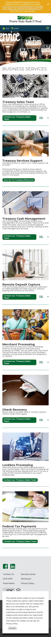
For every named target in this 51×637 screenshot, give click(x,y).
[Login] (5, 28)
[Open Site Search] (15, 28)
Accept (12, 628)
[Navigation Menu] (47, 28)
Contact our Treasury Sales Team (17, 118)
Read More (44, 118)
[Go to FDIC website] (9, 590)
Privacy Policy (27, 583)
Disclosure (26, 579)
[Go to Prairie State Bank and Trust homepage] (25, 19)
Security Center (28, 574)
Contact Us (8, 574)
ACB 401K (7, 579)
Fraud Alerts (9, 583)
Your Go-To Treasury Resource (19, 180)
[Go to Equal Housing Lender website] (18, 590)
